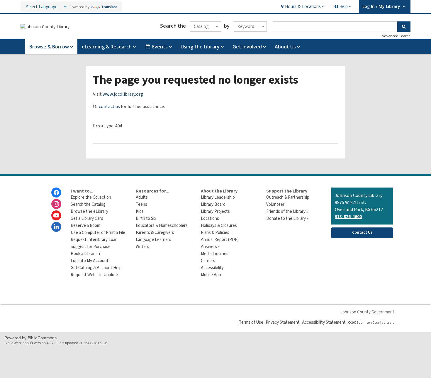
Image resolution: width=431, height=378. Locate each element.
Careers (208, 261)
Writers (142, 247)
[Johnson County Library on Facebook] (56, 193)
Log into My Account (89, 261)
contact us (109, 106)
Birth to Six (146, 218)
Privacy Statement (283, 322)
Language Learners (153, 240)
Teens (141, 204)
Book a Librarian (85, 254)
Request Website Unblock (94, 275)
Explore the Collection (91, 197)
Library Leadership (218, 197)
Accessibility (212, 268)
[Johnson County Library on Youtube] (56, 215)
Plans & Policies (215, 233)
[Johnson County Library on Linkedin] (56, 227)
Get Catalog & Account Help (96, 268)
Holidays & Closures (219, 225)
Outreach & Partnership (287, 197)
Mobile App (211, 275)
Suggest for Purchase (91, 247)
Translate (109, 6)
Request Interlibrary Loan (94, 240)
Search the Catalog (88, 204)
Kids (140, 211)
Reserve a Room (85, 225)
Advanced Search (396, 35)
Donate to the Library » (287, 218)
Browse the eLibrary (89, 211)
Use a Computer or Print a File (98, 233)
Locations (210, 218)
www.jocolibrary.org (123, 94)
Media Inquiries (214, 254)
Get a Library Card (87, 218)
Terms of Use (251, 322)
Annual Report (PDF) (220, 240)
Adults (142, 197)
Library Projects (215, 211)
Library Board (213, 204)
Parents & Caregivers (155, 233)
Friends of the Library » (287, 211)
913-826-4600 (348, 216)
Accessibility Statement (324, 322)
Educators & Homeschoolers (162, 225)
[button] (302, 6)
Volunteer (275, 204)
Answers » (210, 247)
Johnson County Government (367, 312)
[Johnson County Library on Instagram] (56, 204)
